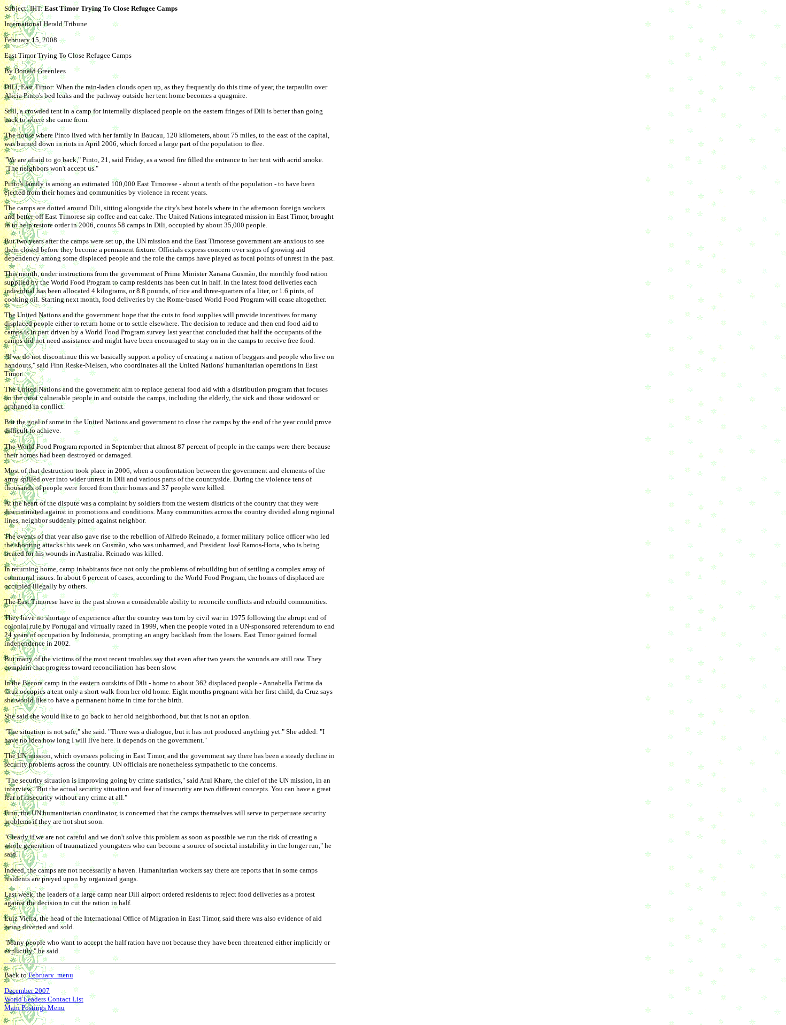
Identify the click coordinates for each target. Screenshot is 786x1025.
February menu (50, 975)
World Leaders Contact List (43, 999)
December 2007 (27, 990)
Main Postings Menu (34, 1008)
